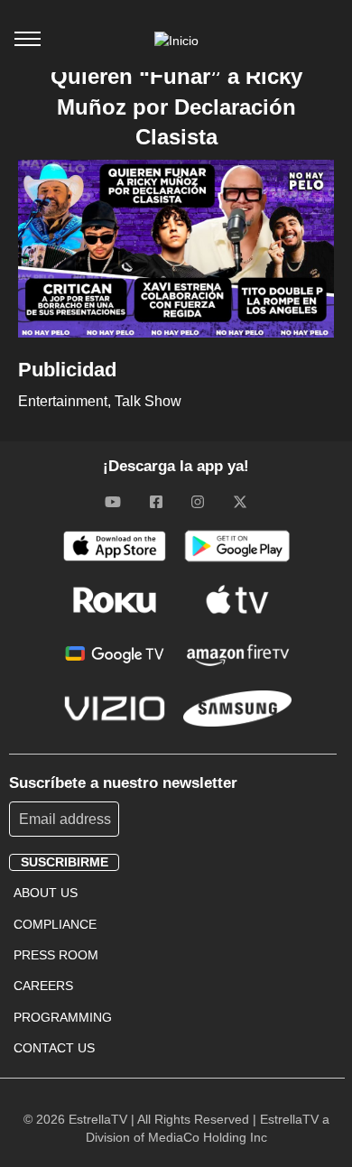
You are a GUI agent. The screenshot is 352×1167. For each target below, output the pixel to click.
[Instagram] (197, 502)
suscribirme (64, 862)
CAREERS (43, 985)
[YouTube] (112, 502)
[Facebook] (156, 502)
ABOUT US (46, 892)
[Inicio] (176, 41)
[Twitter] (240, 502)
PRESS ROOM (56, 955)
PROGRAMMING (63, 1017)
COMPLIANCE (55, 924)
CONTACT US (54, 1048)
